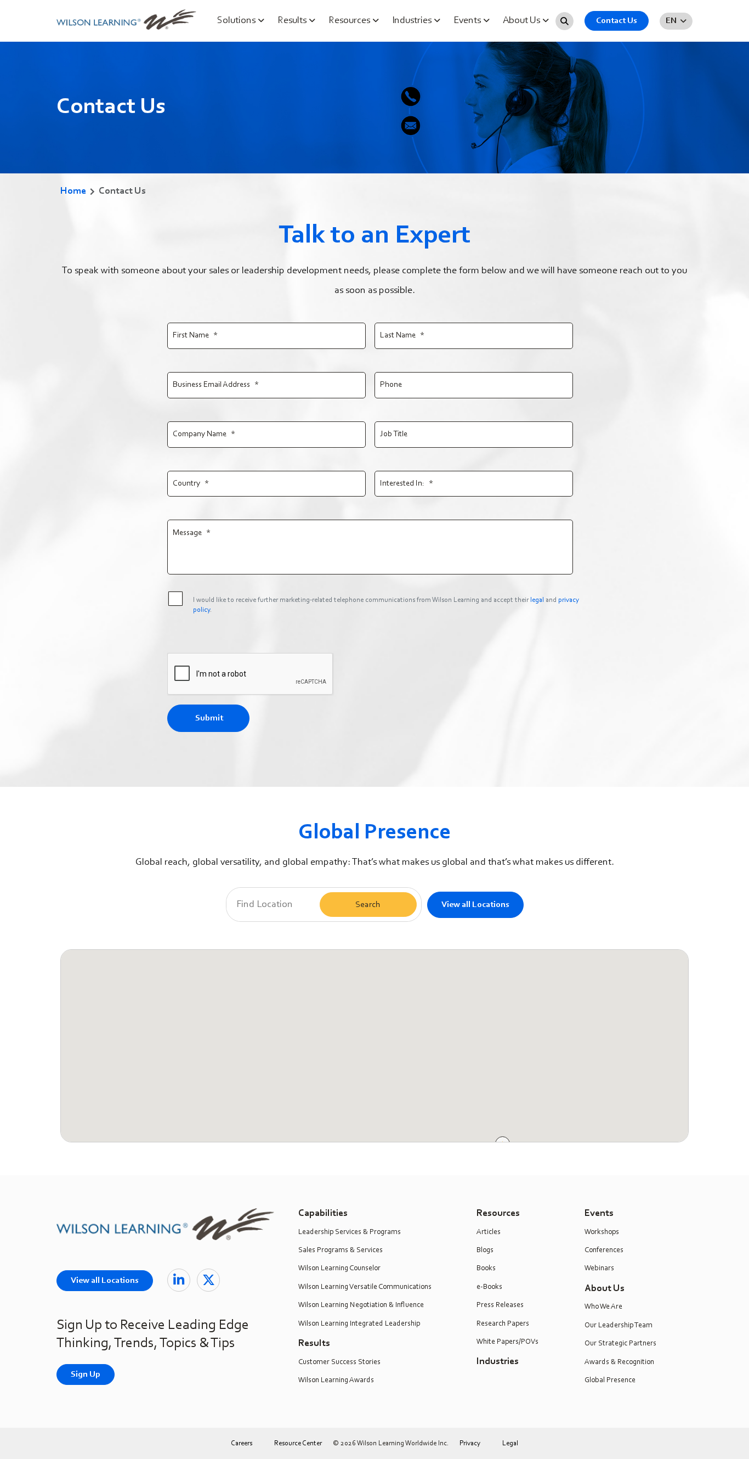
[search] (564, 21)
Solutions (237, 21)
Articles (488, 1232)
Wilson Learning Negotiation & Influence (361, 1305)
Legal (510, 1443)
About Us (522, 21)
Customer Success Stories (339, 1362)
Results (293, 21)
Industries (413, 21)
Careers (241, 1443)
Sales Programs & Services (340, 1250)
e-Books (489, 1287)
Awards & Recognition (619, 1362)
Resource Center (298, 1443)
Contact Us (616, 20)
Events (468, 21)
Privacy (469, 1443)
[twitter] (208, 1280)
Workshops (602, 1232)
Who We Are (603, 1307)
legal (537, 600)
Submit (209, 718)
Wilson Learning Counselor (339, 1268)
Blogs (484, 1250)
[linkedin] (178, 1280)
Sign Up (85, 1374)
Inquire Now (734, 142)
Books (486, 1268)
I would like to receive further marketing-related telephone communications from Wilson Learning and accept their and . (386, 604)
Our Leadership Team (618, 1326)
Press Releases (500, 1305)
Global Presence (610, 1380)
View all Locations (475, 904)
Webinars (599, 1268)
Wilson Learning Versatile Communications (365, 1287)
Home (73, 191)
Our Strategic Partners (620, 1344)
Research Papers (502, 1324)
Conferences (604, 1250)
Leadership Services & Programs (349, 1232)
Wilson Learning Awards (336, 1380)
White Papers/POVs (507, 1342)
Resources (350, 21)
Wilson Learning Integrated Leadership (359, 1324)
